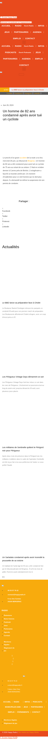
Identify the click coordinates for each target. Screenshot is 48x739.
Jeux (26, 707)
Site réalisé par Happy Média (28, 732)
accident (23, 158)
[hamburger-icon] (21, 74)
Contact (36, 712)
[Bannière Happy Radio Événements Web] (24, 10)
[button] (24, 42)
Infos (27, 702)
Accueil (7, 702)
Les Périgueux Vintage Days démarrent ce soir (23, 377)
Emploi (11, 712)
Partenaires (37, 707)
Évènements (23, 712)
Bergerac (31, 161)
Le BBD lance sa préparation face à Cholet (28, 90)
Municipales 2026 (13, 707)
